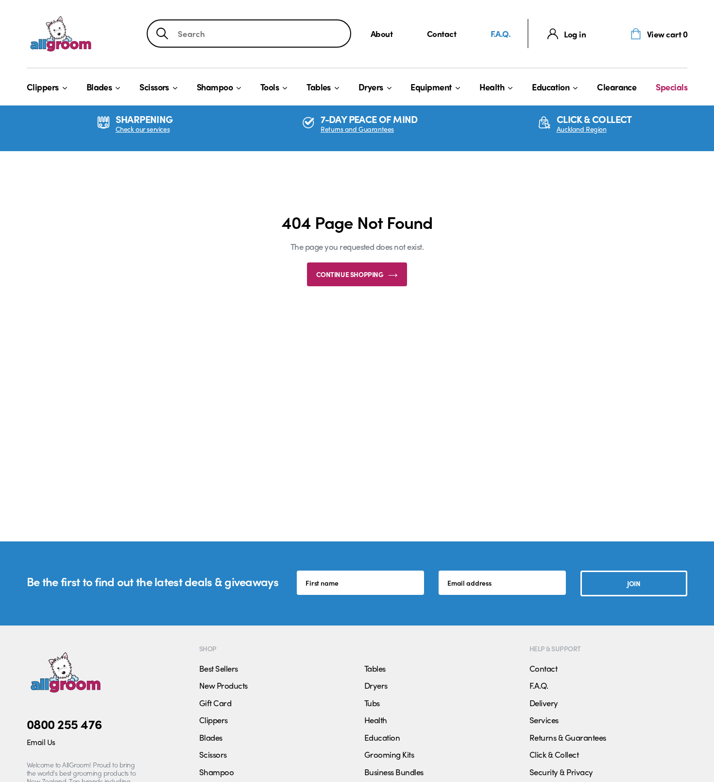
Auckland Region (582, 129)
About (381, 33)
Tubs (372, 703)
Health (492, 87)
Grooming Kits (389, 754)
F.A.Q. (501, 33)
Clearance (616, 87)
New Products (223, 685)
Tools (269, 87)
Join (633, 583)
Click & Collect (553, 754)
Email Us (41, 741)
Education (550, 87)
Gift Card (215, 703)
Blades (99, 87)
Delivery (543, 703)
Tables (318, 87)
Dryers (370, 87)
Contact (441, 33)
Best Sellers (218, 668)
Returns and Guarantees (357, 129)
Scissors (154, 87)
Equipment (430, 87)
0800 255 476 (64, 723)
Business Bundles (394, 772)
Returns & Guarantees (567, 737)
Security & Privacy (561, 772)
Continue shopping (350, 274)
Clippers (43, 87)
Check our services (143, 129)
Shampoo (215, 87)
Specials (671, 87)
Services (544, 720)
